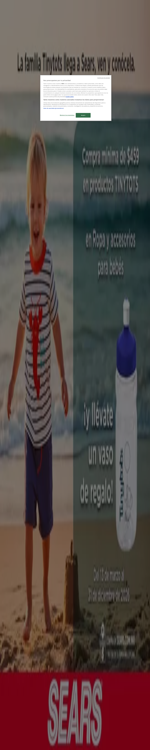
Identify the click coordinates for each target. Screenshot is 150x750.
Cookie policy (70, 96)
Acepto (83, 115)
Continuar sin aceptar (103, 78)
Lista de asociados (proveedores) (53, 108)
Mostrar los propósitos (67, 115)
